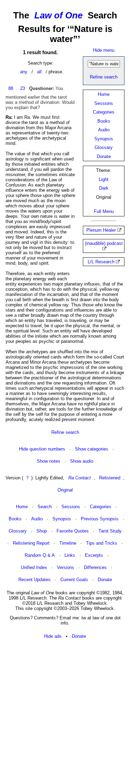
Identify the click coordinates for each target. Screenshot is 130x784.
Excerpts (94, 555)
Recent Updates (34, 579)
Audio (104, 129)
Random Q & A (40, 555)
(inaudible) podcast (104, 243)
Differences (95, 567)
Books (103, 121)
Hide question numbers (42, 449)
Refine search (104, 77)
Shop (41, 531)
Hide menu (103, 50)
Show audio (81, 461)
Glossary (104, 147)
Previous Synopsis (100, 518)
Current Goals (74, 579)
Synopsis (103, 138)
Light (104, 179)
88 (10, 88)
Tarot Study (110, 531)
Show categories (91, 449)
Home (104, 94)
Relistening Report (31, 543)
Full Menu (104, 211)
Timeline (67, 543)
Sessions (103, 103)
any (23, 71)
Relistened (109, 477)
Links (69, 555)
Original (65, 490)
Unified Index (34, 567)
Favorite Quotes (73, 531)
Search (44, 506)
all (39, 71)
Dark (104, 188)
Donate (104, 156)
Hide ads (53, 636)
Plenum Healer (101, 230)
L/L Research (101, 261)
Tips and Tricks (101, 543)
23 (22, 88)
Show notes (48, 461)
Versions (65, 567)
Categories (103, 112)
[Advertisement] (65, 712)
